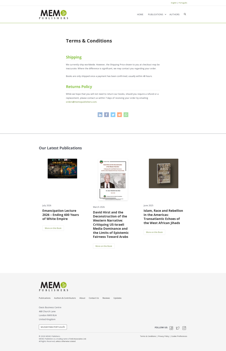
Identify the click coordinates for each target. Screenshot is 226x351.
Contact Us (94, 298)
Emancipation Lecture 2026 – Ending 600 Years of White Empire (60, 214)
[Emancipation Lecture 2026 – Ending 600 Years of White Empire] (62, 169)
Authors (175, 14)
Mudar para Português (53, 327)
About (82, 298)
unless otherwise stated (65, 341)
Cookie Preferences (179, 336)
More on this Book (53, 228)
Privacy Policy (163, 336)
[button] (165, 14)
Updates (117, 298)
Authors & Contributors (65, 298)
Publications (155, 14)
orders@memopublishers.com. (81, 101)
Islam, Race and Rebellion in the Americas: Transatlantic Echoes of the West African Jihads (163, 216)
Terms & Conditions (148, 336)
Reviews (106, 298)
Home (140, 14)
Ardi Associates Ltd (78, 339)
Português (183, 3)
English (174, 3)
